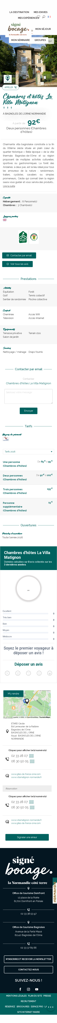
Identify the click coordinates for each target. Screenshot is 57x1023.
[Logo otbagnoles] (28, 870)
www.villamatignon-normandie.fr (26, 777)
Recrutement (28, 1001)
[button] (43, 16)
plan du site (35, 996)
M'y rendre (13, 693)
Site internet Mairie (28, 1012)
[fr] (49, 16)
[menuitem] (19, 12)
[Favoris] (39, 16)
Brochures (23, 1006)
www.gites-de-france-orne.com (26, 774)
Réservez (10, 1006)
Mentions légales (16, 996)
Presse (47, 996)
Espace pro (37, 1006)
